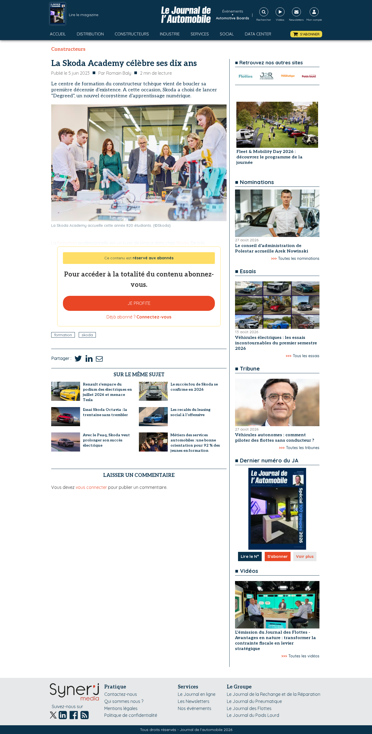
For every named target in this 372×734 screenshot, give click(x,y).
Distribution (90, 34)
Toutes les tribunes (302, 447)
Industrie (170, 34)
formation (63, 334)
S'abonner (277, 556)
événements (232, 11)
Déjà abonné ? (138, 317)
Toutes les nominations (298, 258)
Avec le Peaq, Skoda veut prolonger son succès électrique (106, 440)
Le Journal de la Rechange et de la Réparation (273, 694)
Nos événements (194, 708)
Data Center (258, 34)
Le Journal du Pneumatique (254, 701)
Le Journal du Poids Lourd (253, 715)
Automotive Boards (232, 18)
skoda (87, 334)
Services (200, 34)
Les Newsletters (193, 701)
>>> (274, 258)
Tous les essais (306, 355)
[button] (306, 34)
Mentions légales (121, 708)
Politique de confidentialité (130, 715)
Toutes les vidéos (303, 656)
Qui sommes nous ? (123, 701)
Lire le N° (250, 556)
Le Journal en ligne (196, 694)
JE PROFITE (139, 303)
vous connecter (91, 487)
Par (114, 73)
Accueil (58, 34)
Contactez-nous (120, 694)
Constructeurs (132, 34)
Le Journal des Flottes (249, 708)
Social (227, 34)
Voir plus (305, 556)
